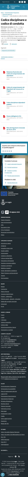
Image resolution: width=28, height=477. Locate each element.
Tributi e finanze (5, 291)
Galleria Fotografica (6, 322)
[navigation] (3, 7)
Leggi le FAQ (4, 394)
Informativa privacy (6, 409)
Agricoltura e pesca (6, 243)
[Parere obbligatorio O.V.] (4, 116)
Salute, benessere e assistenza (9, 271)
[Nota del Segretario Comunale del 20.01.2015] (4, 128)
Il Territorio (3, 320)
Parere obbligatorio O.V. (14, 116)
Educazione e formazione (7, 261)
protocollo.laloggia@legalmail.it (12, 344)
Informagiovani (5, 444)
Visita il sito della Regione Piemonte (10, 432)
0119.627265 (6, 338)
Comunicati (4, 304)
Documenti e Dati (5, 227)
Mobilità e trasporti (6, 268)
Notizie (3, 287)
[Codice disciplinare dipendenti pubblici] (4, 103)
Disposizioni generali (7, 14)
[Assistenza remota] (15, 467)
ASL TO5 (3, 437)
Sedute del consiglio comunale (9, 301)
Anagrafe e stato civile (7, 248)
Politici (2, 235)
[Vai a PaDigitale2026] (10, 212)
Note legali (4, 411)
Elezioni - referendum (6, 296)
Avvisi (2, 306)
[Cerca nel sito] (24, 7)
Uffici (2, 225)
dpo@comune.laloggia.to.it (11, 379)
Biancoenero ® (15, 471)
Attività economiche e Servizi (8, 327)
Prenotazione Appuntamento (8, 396)
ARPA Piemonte (5, 439)
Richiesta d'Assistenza (6, 401)
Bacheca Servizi (5, 404)
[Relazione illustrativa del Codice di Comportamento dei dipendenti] (4, 72)
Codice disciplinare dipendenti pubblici (16, 103)
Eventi (2, 315)
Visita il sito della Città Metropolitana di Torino (12, 434)
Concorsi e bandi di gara (7, 294)
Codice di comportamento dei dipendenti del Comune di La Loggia (15, 89)
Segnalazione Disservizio (7, 399)
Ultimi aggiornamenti (6, 419)
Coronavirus (4, 289)
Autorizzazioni (4, 253)
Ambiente (3, 246)
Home (2, 12)
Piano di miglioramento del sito (9, 391)
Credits (3, 416)
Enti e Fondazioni (5, 230)
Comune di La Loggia (14, 7)
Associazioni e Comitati (7, 330)
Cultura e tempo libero (6, 258)
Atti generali (5, 16)
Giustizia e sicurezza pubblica (8, 263)
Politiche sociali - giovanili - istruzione (10, 299)
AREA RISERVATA (14, 475)
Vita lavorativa (4, 278)
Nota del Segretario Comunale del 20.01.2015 (16, 129)
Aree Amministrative (6, 222)
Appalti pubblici (5, 251)
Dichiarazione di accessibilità (8, 389)
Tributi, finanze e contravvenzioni (9, 273)
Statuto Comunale (5, 406)
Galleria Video (4, 325)
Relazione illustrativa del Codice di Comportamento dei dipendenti (16, 74)
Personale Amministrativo (7, 232)
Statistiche (4, 421)
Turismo (3, 276)
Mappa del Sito (5, 423)
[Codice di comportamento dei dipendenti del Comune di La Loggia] (4, 87)
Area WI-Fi (3, 442)
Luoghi (2, 317)
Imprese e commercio (6, 266)
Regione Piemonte (5, 2)
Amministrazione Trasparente (12, 12)
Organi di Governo (5, 220)
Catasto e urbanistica (6, 256)
